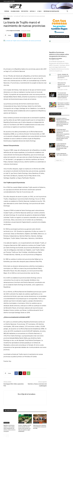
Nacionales (10, 16)
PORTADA (6, 11)
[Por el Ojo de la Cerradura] (5, 30)
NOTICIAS (32, 11)
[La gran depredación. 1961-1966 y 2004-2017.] (52, 155)
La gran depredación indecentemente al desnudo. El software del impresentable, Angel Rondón (62, 146)
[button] (67, 11)
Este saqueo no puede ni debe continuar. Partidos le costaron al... (63, 104)
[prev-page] (5, 435)
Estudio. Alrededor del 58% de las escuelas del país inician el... (63, 76)
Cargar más (59, 160)
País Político (24, 11)
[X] (20, 35)
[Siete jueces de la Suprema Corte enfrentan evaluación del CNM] (40, 419)
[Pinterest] (24, 35)
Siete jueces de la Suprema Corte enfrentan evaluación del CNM (39, 427)
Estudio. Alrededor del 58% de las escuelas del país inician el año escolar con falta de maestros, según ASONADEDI (24, 428)
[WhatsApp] (28, 35)
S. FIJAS (39, 11)
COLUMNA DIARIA (15, 11)
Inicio (5, 16)
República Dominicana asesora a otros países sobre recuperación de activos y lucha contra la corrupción (9, 428)
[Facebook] (16, 35)
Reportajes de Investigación (51, 11)
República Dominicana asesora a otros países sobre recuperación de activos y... (59, 54)
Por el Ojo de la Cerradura (13, 30)
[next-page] (7, 435)
